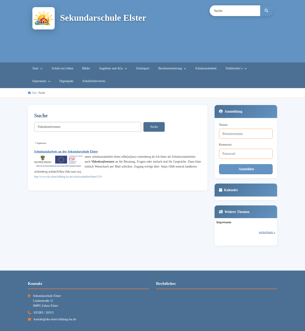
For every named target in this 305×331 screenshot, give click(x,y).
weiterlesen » (267, 232)
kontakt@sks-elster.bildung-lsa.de (55, 319)
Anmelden (246, 169)
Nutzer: (223, 124)
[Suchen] (266, 10)
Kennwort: (225, 144)
